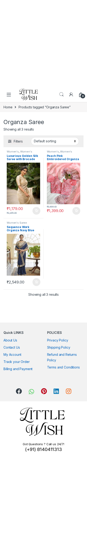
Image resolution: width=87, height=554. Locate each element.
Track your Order (16, 362)
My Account (12, 354)
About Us (10, 340)
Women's (13, 151)
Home (7, 107)
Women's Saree (17, 222)
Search (61, 94)
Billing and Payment (17, 369)
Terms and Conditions (63, 367)
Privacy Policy (57, 340)
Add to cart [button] (36, 211)
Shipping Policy (58, 347)
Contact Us (11, 347)
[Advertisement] (43, 43)
